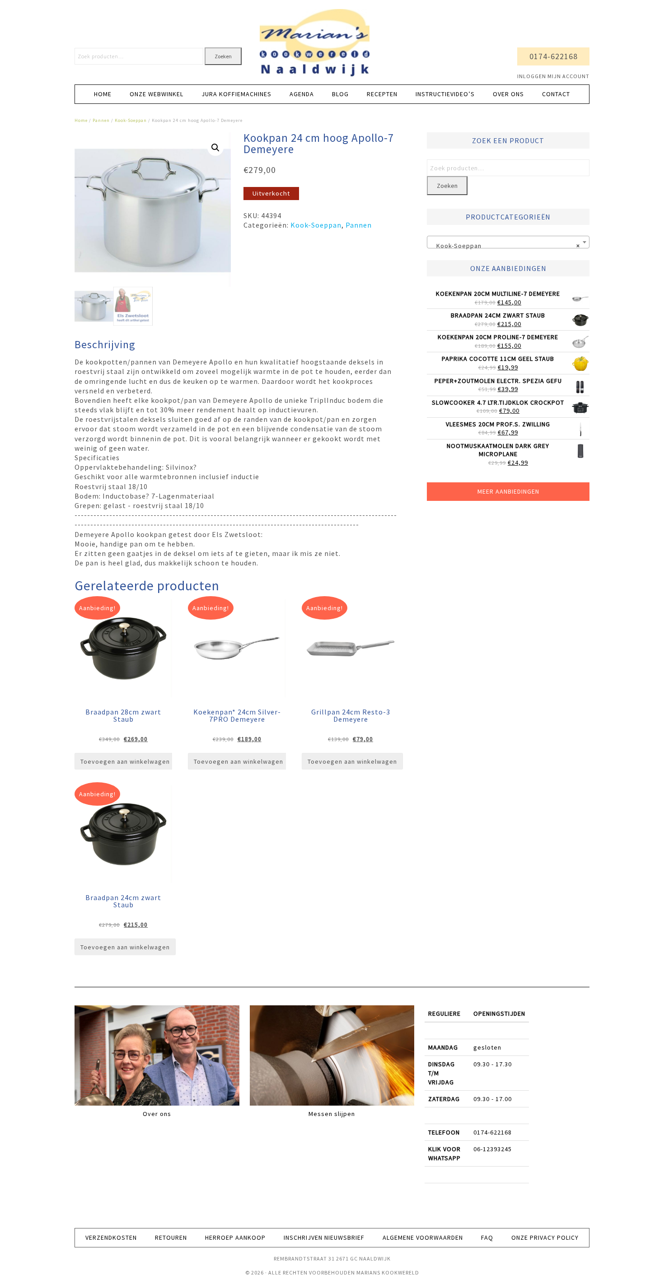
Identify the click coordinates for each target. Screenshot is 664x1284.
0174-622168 (553, 56)
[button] (215, 148)
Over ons (157, 1114)
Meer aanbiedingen (508, 491)
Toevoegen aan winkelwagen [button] (125, 761)
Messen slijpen (332, 1114)
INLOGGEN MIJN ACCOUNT (553, 76)
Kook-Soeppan (131, 120)
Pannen (101, 120)
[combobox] (508, 242)
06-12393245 (492, 1149)
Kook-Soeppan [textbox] (505, 246)
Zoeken (223, 56)
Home (81, 120)
